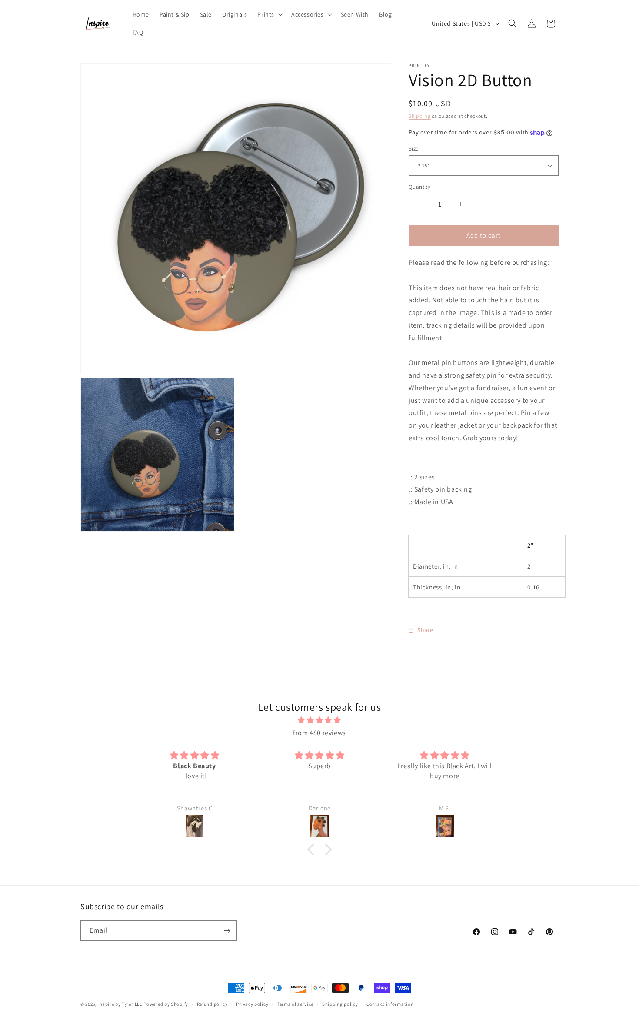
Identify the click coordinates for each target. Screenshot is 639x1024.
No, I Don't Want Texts (235, 602)
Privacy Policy (282, 568)
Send (293, 506)
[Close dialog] (478, 405)
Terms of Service (233, 575)
